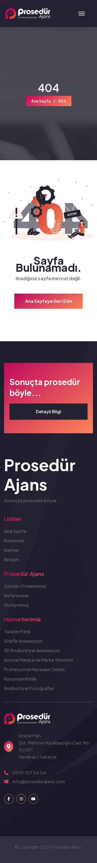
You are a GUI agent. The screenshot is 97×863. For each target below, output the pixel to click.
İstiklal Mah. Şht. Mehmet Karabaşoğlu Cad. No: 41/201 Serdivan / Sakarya (54, 746)
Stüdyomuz (16, 605)
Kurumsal (14, 540)
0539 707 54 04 (29, 773)
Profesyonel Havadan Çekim (34, 669)
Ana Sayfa (41, 101)
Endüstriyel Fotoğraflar (29, 688)
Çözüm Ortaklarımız (25, 586)
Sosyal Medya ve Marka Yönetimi (38, 660)
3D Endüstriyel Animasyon (32, 650)
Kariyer (11, 550)
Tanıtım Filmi (17, 631)
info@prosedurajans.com (38, 781)
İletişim (11, 559)
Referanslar (16, 595)
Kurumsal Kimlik (20, 679)
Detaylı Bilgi (48, 411)
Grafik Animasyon (23, 641)
